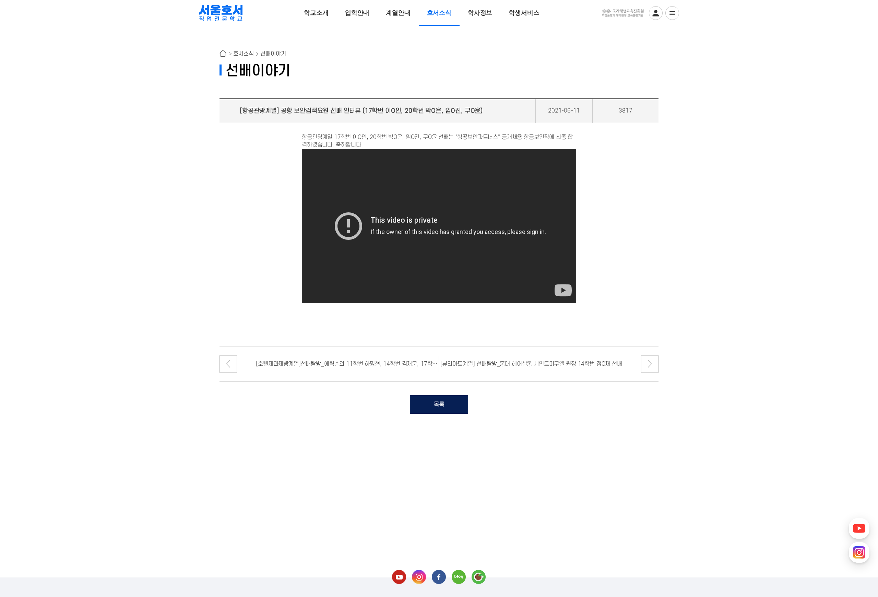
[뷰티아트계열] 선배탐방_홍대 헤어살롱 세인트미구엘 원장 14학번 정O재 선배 (531, 364)
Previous (228, 364)
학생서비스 (524, 12)
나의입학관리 (655, 13)
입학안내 (357, 12)
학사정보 (480, 12)
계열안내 (398, 12)
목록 (439, 404)
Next (649, 364)
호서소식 (439, 12)
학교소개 (316, 12)
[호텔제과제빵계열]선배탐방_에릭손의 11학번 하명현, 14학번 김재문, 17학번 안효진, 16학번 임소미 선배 (347, 364)
